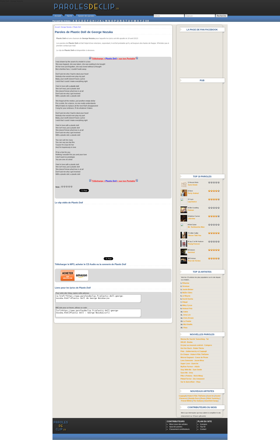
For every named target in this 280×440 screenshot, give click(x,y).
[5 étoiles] (71, 186)
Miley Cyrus (187, 305)
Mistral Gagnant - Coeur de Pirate (194, 357)
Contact (203, 429)
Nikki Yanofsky (213, 398)
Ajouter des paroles (86, 16)
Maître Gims (187, 293)
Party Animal (193, 193)
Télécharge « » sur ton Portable (113, 58)
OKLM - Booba (186, 342)
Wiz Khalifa (187, 324)
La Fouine (187, 321)
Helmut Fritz (187, 309)
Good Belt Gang (210, 401)
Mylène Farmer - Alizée (190, 367)
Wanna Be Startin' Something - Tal (195, 339)
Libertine (191, 219)
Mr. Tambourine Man (196, 227)
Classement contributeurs (179, 429)
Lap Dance (192, 202)
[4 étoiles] (69, 186)
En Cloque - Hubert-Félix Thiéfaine (195, 354)
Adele (185, 312)
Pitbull (184, 302)
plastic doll (75, 86)
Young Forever (194, 244)
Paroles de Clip (86, 9)
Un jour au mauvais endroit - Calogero (196, 345)
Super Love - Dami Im (189, 364)
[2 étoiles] (64, 186)
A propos (203, 424)
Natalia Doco (194, 398)
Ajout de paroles (175, 427)
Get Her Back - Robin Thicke (192, 348)
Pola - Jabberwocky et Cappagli (194, 351)
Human (191, 210)
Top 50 (69, 16)
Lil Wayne (186, 296)
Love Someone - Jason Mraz (192, 361)
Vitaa (185, 328)
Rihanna (185, 283)
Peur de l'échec (194, 261)
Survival (191, 252)
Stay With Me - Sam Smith (191, 370)
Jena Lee (187, 315)
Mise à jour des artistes (178, 424)
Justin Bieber (187, 289)
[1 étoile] (62, 186)
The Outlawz (198, 401)
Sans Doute (192, 185)
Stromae (185, 286)
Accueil (58, 16)
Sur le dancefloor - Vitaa (190, 382)
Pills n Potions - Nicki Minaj (192, 376)
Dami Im (210, 396)
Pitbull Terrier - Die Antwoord (192, 379)
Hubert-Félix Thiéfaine (196, 396)
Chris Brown (188, 318)
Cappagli (182, 396)
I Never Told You (194, 235)
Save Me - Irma (187, 373)
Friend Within (186, 401)
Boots (203, 398)
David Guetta (187, 299)
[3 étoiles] (67, 186)
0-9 (147, 21)
